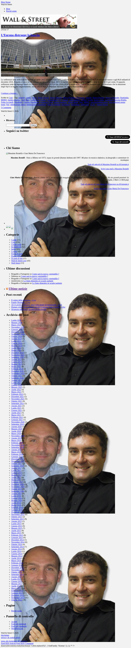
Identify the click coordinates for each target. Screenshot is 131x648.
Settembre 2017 (17, 466)
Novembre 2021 (17, 399)
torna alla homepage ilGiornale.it (14, 641)
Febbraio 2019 (17, 443)
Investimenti (16, 247)
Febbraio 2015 (17, 535)
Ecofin (90, 100)
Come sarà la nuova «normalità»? (45, 274)
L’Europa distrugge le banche (20, 35)
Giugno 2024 (16, 343)
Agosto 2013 (16, 577)
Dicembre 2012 (17, 595)
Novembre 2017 (17, 461)
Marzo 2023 (16, 366)
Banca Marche (56, 98)
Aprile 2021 (16, 413)
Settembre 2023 (17, 357)
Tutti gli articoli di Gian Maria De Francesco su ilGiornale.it (105, 184)
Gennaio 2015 (17, 537)
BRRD (4, 100)
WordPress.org (17, 628)
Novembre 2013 (17, 570)
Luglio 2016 (16, 496)
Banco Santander (112, 98)
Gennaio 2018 (17, 457)
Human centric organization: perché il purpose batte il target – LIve (38, 307)
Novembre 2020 (17, 422)
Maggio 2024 (16, 346)
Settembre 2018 (17, 447)
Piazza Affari (16, 256)
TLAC (93, 104)
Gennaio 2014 (17, 565)
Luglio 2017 (16, 470)
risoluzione (75, 104)
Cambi (14, 240)
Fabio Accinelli (7, 102)
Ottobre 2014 (16, 544)
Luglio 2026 (16, 320)
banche (89, 98)
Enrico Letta (99, 100)
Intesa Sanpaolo (60, 102)
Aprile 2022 (16, 390)
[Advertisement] (25, 208)
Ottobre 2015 (16, 517)
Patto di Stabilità (54, 104)
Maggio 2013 (16, 584)
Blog (8, 9)
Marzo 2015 (16, 533)
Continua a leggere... (9, 93)
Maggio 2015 (16, 528)
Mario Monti (73, 102)
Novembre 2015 (17, 514)
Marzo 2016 (16, 505)
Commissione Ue (54, 100)
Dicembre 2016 (17, 484)
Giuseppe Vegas (46, 102)
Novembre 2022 (17, 373)
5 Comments (6, 107)
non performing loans (99, 102)
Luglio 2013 (16, 579)
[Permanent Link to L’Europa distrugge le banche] (36, 76)
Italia (13, 249)
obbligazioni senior (17, 104)
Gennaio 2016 (17, 510)
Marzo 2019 (16, 440)
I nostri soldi (16, 244)
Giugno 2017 (16, 473)
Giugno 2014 (16, 554)
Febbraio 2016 (17, 507)
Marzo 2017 (16, 480)
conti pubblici (74, 100)
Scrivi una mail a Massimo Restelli (115, 169)
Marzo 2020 (16, 433)
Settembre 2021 (17, 403)
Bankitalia (124, 98)
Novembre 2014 (17, 542)
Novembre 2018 (17, 445)
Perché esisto (11, 11)
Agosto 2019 (16, 438)
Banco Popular (99, 98)
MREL (87, 102)
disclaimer (5, 635)
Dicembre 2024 (17, 332)
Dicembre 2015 (17, 512)
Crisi (11, 98)
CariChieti (25, 100)
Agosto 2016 (16, 494)
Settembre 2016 (17, 491)
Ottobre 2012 (16, 600)
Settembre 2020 (17, 424)
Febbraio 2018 (17, 454)
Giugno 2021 (16, 410)
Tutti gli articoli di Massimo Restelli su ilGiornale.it (108, 164)
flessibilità (18, 102)
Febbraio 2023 (17, 369)
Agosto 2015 (16, 521)
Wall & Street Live (18, 261)
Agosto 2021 (16, 406)
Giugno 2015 (16, 526)
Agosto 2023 (16, 359)
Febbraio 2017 (17, 482)
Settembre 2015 (17, 519)
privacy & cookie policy (10, 637)
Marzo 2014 (16, 561)
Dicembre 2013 (17, 567)
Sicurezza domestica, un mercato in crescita (28, 309)
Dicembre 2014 (17, 540)
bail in (34, 98)
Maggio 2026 (16, 322)
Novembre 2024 (17, 334)
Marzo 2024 (16, 350)
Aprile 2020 (16, 431)
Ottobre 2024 (16, 336)
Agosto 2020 (16, 426)
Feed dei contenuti (18, 624)
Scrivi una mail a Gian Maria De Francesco (111, 188)
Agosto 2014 (16, 549)
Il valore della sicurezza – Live (23, 300)
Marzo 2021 (16, 415)
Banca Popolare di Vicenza (74, 98)
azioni (28, 98)
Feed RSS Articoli (8, 643)
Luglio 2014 (16, 551)
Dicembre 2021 (17, 396)
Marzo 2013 (16, 588)
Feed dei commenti (19, 626)
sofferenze (85, 104)
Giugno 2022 (16, 385)
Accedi (14, 622)
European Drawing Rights (115, 100)
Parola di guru (17, 254)
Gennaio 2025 (17, 329)
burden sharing (14, 100)
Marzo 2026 (16, 325)
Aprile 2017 (16, 477)
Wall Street (15, 263)
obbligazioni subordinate (36, 104)
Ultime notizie (18, 288)
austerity (21, 98)
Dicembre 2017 (17, 459)
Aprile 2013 (16, 586)
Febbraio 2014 (17, 563)
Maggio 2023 (16, 364)
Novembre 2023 (17, 355)
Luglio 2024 (16, 341)
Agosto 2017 (16, 468)
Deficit (84, 100)
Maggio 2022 (16, 387)
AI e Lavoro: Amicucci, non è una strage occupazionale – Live (36, 305)
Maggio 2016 (16, 500)
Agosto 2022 (16, 380)
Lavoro (14, 251)
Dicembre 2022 (17, 371)
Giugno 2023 (16, 362)
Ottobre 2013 (16, 572)
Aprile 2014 (16, 558)
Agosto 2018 (16, 450)
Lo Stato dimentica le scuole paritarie (38, 281)
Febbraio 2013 (17, 591)
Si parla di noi (17, 258)
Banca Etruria (43, 98)
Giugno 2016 (16, 498)
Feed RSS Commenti (24, 643)
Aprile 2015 (16, 530)
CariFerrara (34, 100)
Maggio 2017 (16, 475)
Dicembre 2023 (17, 353)
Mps (81, 102)
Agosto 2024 (16, 339)
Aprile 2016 (16, 503)
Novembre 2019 (17, 436)
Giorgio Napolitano (31, 102)
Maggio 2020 (16, 429)
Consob (65, 100)
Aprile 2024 (16, 348)
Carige (43, 100)
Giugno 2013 (16, 581)
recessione (66, 104)
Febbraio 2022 (17, 394)
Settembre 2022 (17, 378)
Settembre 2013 (17, 574)
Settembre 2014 (17, 547)
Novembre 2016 (17, 487)
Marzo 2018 (16, 452)
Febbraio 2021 (17, 417)
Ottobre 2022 (16, 376)
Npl (7, 104)
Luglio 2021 (16, 408)
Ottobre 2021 (16, 401)
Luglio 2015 (16, 524)
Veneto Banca (102, 104)
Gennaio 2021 (17, 420)
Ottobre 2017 (16, 463)
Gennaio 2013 (17, 593)
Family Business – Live (20, 302)
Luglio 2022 (16, 383)
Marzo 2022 (16, 392)
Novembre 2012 (17, 598)
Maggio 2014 (16, 556)
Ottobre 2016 (16, 489)
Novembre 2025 (17, 327)
